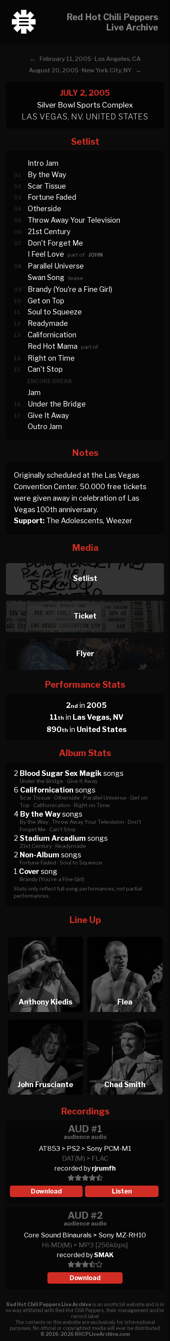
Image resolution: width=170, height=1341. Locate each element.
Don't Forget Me (55, 243)
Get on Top (46, 301)
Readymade (48, 323)
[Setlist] (85, 561)
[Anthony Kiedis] (45, 934)
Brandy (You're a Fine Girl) (70, 289)
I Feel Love (46, 254)
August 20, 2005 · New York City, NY (80, 70)
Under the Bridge (57, 404)
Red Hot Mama (52, 346)
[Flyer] (85, 636)
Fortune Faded (52, 197)
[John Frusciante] (45, 1017)
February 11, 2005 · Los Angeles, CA (90, 58)
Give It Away (48, 415)
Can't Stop (45, 369)
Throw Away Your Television (74, 220)
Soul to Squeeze (55, 312)
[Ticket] (85, 598)
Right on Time (51, 358)
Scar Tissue (47, 186)
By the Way (47, 174)
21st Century (49, 231)
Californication (52, 335)
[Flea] (125, 934)
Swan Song (46, 277)
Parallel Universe (56, 266)
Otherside (44, 208)
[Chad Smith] (125, 1017)
